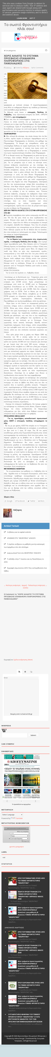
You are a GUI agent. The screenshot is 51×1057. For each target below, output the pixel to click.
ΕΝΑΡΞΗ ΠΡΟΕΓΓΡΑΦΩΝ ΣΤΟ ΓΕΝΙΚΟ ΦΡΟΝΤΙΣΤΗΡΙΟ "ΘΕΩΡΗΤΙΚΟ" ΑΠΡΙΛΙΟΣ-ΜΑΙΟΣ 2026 (30, 895)
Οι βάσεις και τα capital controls (19, 532)
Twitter (32, 501)
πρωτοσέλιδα (17, 804)
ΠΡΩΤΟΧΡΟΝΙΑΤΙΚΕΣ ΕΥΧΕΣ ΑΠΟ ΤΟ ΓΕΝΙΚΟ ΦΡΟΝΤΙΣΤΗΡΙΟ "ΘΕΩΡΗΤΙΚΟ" (31, 985)
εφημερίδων (27, 804)
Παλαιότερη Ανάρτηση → (37, 585)
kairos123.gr (27, 714)
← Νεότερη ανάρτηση (12, 585)
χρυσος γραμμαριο (17, 846)
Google (9, 501)
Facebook (20, 501)
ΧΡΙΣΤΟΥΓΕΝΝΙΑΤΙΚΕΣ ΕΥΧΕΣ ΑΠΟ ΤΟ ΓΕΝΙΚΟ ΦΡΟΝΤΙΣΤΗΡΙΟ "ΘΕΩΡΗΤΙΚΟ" (31, 880)
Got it (32, 18)
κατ (4, 857)
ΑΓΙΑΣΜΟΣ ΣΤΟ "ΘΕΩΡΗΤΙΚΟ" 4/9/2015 (21, 538)
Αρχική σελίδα (25, 586)
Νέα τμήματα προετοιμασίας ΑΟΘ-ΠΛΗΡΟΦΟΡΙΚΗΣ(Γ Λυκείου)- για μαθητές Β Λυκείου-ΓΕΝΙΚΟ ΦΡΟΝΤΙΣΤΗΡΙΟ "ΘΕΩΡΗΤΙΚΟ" (26, 912)
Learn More (22, 18)
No (34, 68)
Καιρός (13, 714)
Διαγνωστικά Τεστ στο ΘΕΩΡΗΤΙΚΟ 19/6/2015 (24, 553)
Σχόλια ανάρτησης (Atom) (23, 660)
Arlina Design (19, 1038)
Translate (19, 818)
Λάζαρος (17, 510)
